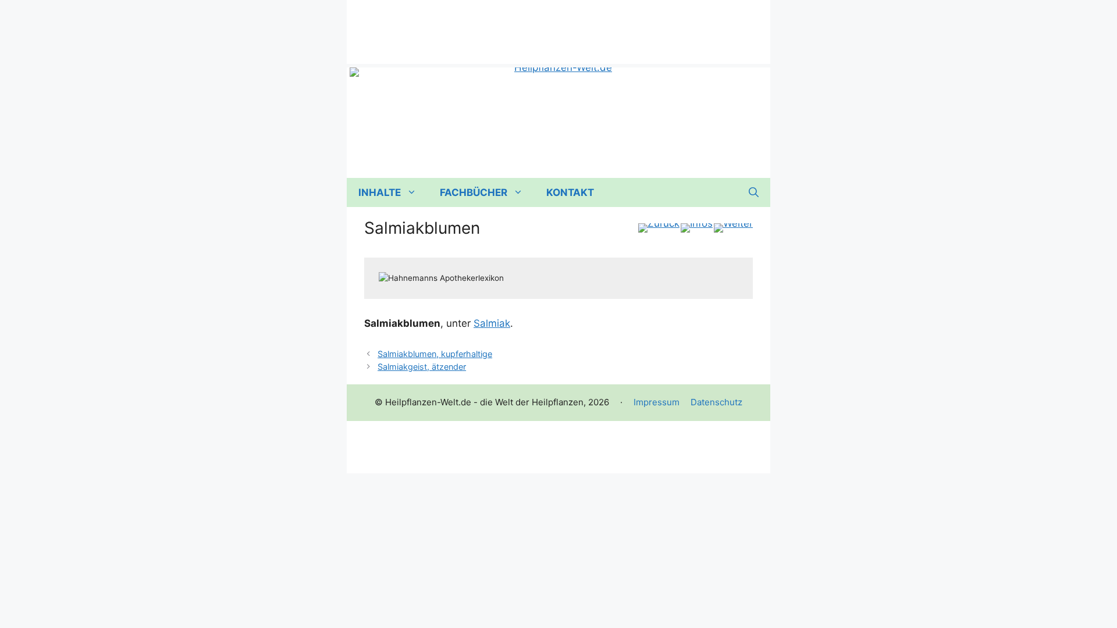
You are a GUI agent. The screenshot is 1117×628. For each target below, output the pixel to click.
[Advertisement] (558, 26)
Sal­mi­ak (492, 323)
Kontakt (570, 192)
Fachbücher (473, 192)
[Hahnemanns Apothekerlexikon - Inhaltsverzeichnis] (697, 228)
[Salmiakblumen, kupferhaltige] (733, 228)
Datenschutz (716, 402)
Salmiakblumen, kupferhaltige (435, 354)
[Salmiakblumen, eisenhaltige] (659, 228)
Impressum (657, 402)
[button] (753, 192)
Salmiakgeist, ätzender (422, 367)
